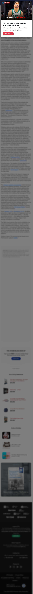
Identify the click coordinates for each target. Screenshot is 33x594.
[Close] (30, 3)
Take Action (8, 34)
